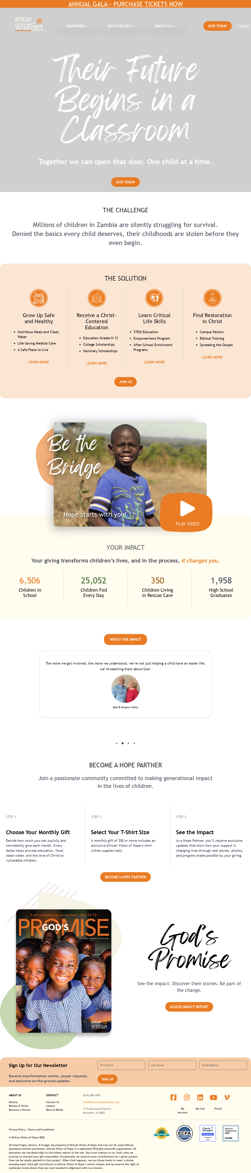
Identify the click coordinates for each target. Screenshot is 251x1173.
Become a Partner (19, 1110)
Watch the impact (125, 639)
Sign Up (107, 1079)
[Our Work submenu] (86, 25)
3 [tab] (128, 743)
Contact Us (52, 1102)
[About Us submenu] (173, 25)
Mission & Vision (18, 1106)
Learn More (38, 362)
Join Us (125, 382)
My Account (183, 1110)
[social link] (173, 1097)
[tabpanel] (125, 684)
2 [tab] (123, 743)
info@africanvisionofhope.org (101, 1102)
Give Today (217, 26)
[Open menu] (242, 26)
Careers (50, 1106)
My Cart (200, 1108)
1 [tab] (117, 743)
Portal (217, 1108)
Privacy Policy (17, 1129)
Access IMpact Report (189, 1007)
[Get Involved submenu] (133, 25)
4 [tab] (134, 743)
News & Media (54, 1110)
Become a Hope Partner (125, 877)
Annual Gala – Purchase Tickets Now (125, 3)
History (13, 1102)
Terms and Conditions (41, 1129)
